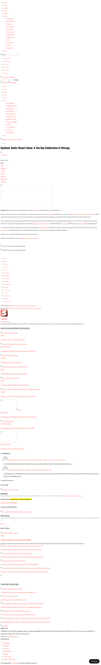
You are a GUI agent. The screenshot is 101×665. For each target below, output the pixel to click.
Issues (3, 335)
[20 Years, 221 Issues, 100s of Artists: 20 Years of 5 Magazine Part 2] (20, 389)
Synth (8, 40)
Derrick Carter (5, 230)
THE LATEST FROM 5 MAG (9, 584)
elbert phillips (6, 281)
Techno (9, 45)
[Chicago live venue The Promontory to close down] (10, 378)
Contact (6, 654)
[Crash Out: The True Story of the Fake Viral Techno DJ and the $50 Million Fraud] (25, 568)
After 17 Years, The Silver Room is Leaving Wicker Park (23, 305)
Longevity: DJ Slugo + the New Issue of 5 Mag (13, 339)
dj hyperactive (7, 278)
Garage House (11, 34)
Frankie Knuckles (44, 227)
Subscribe (6, 646)
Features (6, 8)
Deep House (10, 26)
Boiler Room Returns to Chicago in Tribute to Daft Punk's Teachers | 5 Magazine (28, 460)
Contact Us (6, 73)
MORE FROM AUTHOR (22, 328)
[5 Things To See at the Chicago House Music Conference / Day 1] (11, 589)
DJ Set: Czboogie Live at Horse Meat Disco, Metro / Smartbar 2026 (19, 564)
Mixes (5, 10)
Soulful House (11, 37)
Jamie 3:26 (65, 223)
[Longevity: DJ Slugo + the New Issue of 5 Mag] (9, 333)
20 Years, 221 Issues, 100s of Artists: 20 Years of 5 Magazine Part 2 (18, 396)
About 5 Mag (6, 67)
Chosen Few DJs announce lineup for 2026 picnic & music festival (18, 351)
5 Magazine (4, 154)
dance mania (6, 272)
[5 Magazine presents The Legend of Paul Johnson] (14, 367)
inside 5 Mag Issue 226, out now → (74, 495)
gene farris (6, 287)
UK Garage (10, 48)
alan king (6, 261)
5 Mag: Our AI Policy (9, 659)
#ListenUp (4, 412)
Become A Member (7, 61)
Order (2, 523)
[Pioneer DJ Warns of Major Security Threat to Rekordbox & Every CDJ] (22, 546)
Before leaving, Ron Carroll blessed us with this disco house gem (19, 417)
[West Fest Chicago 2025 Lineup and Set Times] (9, 442)
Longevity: (4, 493)
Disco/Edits (10, 29)
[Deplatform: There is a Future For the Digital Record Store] (16, 611)
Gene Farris (36, 223)
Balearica (9, 24)
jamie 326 (5, 292)
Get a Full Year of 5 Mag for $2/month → (21, 499)
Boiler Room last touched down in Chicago (82, 214)
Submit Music (6, 70)
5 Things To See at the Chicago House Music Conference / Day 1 (19, 592)
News (5, 2)
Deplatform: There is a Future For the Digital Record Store (18, 614)
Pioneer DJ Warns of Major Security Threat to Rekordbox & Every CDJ (21, 549)
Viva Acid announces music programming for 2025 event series (18, 428)
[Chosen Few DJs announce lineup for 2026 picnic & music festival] (14, 344)
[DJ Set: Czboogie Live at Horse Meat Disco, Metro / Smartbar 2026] (13, 561)
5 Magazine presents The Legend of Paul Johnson (14, 373)
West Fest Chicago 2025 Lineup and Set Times (12, 448)
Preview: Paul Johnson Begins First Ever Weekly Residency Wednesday (24, 308)
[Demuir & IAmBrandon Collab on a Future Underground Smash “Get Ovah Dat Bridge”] (25, 618)
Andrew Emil (81, 223)
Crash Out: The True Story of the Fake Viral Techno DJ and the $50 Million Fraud (24, 571)
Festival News (6, 347)
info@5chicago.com (13, 636)
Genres (6, 16)
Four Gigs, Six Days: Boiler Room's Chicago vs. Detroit (21, 470)
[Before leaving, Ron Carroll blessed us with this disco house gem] (11, 410)
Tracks (5, 5)
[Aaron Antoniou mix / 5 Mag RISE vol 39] (9, 355)
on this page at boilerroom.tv (29, 238)
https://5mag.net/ (6, 321)
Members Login (7, 58)
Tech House (10, 42)
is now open (36, 210)
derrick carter (7, 275)
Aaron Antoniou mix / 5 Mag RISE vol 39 (11, 362)
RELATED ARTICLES (7, 328)
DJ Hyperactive (44, 223)
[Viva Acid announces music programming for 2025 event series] (7, 421)
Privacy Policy (8, 656)
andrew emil (6, 264)
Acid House (10, 18)
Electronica (10, 32)
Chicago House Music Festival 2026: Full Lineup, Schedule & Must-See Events (22, 557)
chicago (5, 269)
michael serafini (7, 295)
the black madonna (8, 301)
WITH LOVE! (5, 515)
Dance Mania (50, 214)
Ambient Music (11, 21)
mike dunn (6, 298)
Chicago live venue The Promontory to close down (15, 385)
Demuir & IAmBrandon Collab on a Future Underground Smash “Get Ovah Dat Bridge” (25, 622)
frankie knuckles (7, 284)
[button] (94, 661)
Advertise (5, 64)
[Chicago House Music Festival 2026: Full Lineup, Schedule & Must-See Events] (16, 553)
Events (6, 13)
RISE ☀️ (3, 358)
